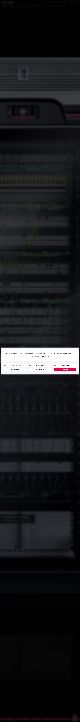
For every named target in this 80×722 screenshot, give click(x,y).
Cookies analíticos (41, 365)
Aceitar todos (65, 369)
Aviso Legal (47, 358)
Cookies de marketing (65, 365)
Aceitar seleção (40, 369)
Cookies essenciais (16, 365)
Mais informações (15, 369)
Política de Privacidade (36, 358)
